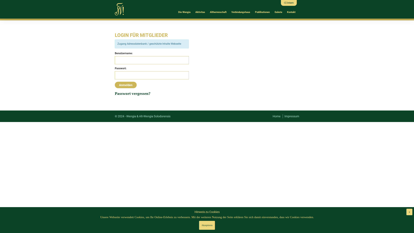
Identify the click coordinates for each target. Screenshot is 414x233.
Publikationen (262, 12)
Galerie (278, 12)
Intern (290, 2)
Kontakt (291, 12)
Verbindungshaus (240, 12)
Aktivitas (200, 12)
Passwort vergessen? (133, 93)
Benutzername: (124, 53)
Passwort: (120, 68)
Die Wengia (184, 12)
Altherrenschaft (218, 12)
